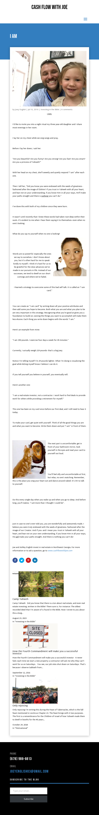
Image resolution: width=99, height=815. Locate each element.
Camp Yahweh (20, 599)
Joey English (20, 109)
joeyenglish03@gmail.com (29, 771)
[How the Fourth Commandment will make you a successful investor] (35, 648)
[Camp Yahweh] (41, 596)
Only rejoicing (20, 706)
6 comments (66, 109)
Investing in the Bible (50, 109)
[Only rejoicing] (35, 703)
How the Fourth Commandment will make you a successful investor (45, 652)
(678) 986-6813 (21, 759)
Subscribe (28, 799)
